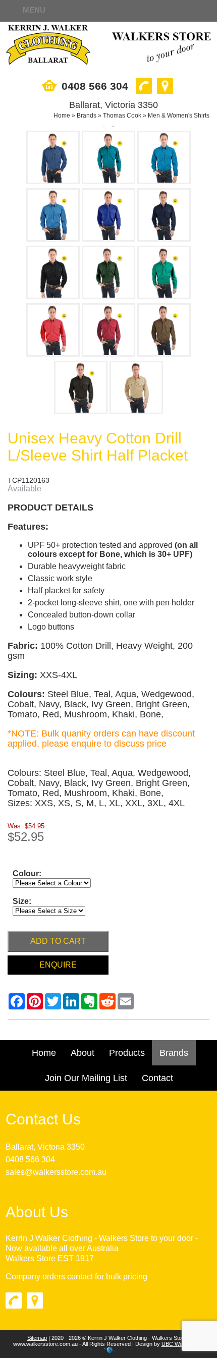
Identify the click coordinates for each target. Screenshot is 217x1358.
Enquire (58, 964)
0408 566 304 (30, 1159)
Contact (157, 1078)
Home (61, 115)
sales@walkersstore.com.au (56, 1172)
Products (127, 1053)
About (82, 1053)
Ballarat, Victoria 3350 (45, 1147)
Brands (86, 115)
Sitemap (37, 1338)
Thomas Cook (122, 115)
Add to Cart (58, 941)
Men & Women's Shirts (178, 115)
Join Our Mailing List (86, 1078)
